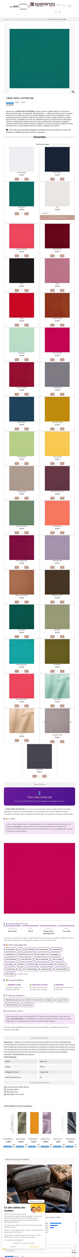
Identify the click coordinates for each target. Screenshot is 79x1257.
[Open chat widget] (74, 1252)
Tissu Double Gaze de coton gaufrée (21, 1139)
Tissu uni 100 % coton (33, 1139)
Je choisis (13, 1247)
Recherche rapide (42, 144)
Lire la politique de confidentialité (13, 1240)
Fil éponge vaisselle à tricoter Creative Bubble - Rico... (8, 1139)
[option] (57, 720)
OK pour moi (34, 1247)
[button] (45, 720)
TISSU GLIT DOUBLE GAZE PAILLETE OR (46, 1139)
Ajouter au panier (13, 1150)
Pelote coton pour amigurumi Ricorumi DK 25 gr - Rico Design (58, 1139)
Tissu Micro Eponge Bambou (71, 1139)
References (8, 1042)
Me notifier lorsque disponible (57, 217)
